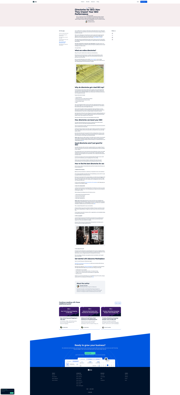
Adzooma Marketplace (88, 266)
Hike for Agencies (55, 378)
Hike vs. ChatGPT (79, 374)
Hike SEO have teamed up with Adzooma (82, 263)
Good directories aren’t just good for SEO (63, 40)
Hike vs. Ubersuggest (79, 385)
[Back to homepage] (35, 1)
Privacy (126, 378)
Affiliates (126, 376)
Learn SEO (102, 374)
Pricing (98, 1)
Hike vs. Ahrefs (78, 378)
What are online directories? (63, 33)
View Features (54, 376)
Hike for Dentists (55, 380)
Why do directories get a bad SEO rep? (63, 35)
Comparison (103, 380)
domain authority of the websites (91, 182)
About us (126, 374)
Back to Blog (118, 303)
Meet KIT (53, 374)
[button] (83, 2)
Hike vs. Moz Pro (79, 380)
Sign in (138, 1)
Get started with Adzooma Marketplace (63, 45)
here (93, 276)
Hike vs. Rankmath (79, 382)
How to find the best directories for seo (62, 42)
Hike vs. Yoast (78, 383)
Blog (93, 7)
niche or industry (93, 59)
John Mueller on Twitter (98, 37)
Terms (126, 380)
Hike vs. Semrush (79, 376)
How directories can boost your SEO (63, 37)
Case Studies (103, 376)
